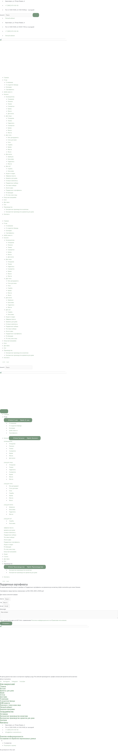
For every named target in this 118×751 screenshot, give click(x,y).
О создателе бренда (12, 85)
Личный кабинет (6, 707)
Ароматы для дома (11, 178)
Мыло (9, 152)
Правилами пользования (59, 620)
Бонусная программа (10, 197)
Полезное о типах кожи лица (10, 705)
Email (2, 606)
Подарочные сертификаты (14, 190)
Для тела (8, 135)
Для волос (11, 113)
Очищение (11, 99)
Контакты (7, 214)
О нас (5, 80)
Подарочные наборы (12, 183)
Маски (10, 111)
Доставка (6, 202)
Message (3, 609)
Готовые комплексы (12, 181)
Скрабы (10, 145)
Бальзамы (11, 159)
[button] (59, 218)
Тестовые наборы (11, 185)
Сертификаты (10, 89)
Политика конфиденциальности (11, 736)
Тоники (10, 104)
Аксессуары (9, 188)
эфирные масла (8, 528)
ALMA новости (8, 92)
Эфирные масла (11, 176)
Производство (8, 207)
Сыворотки (11, 106)
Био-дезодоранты (13, 137)
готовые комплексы (10, 532)
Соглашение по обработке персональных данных (18, 738)
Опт (5, 205)
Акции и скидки (10, 173)
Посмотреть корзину (10, 745)
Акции (2, 692)
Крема (9, 109)
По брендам (9, 193)
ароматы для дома (9, 530)
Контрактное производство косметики (17, 209)
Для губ (8, 166)
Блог (5, 200)
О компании (9, 82)
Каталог (6, 94)
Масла (10, 133)
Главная (6, 77)
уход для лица (8, 462)
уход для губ (8, 519)
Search (2, 15)
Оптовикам (4, 714)
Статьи (2, 694)
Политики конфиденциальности (40, 620)
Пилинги (10, 101)
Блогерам (9, 87)
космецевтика (8, 441)
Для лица (8, 116)
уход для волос (8, 505)
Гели (9, 142)
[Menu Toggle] (4, 411)
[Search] (36, 15)
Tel (1, 602)
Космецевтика (10, 97)
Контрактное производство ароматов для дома (20, 212)
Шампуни (10, 157)
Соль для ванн (12, 140)
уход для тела (8, 483)
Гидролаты (11, 123)
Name (2, 599)
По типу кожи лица (11, 195)
